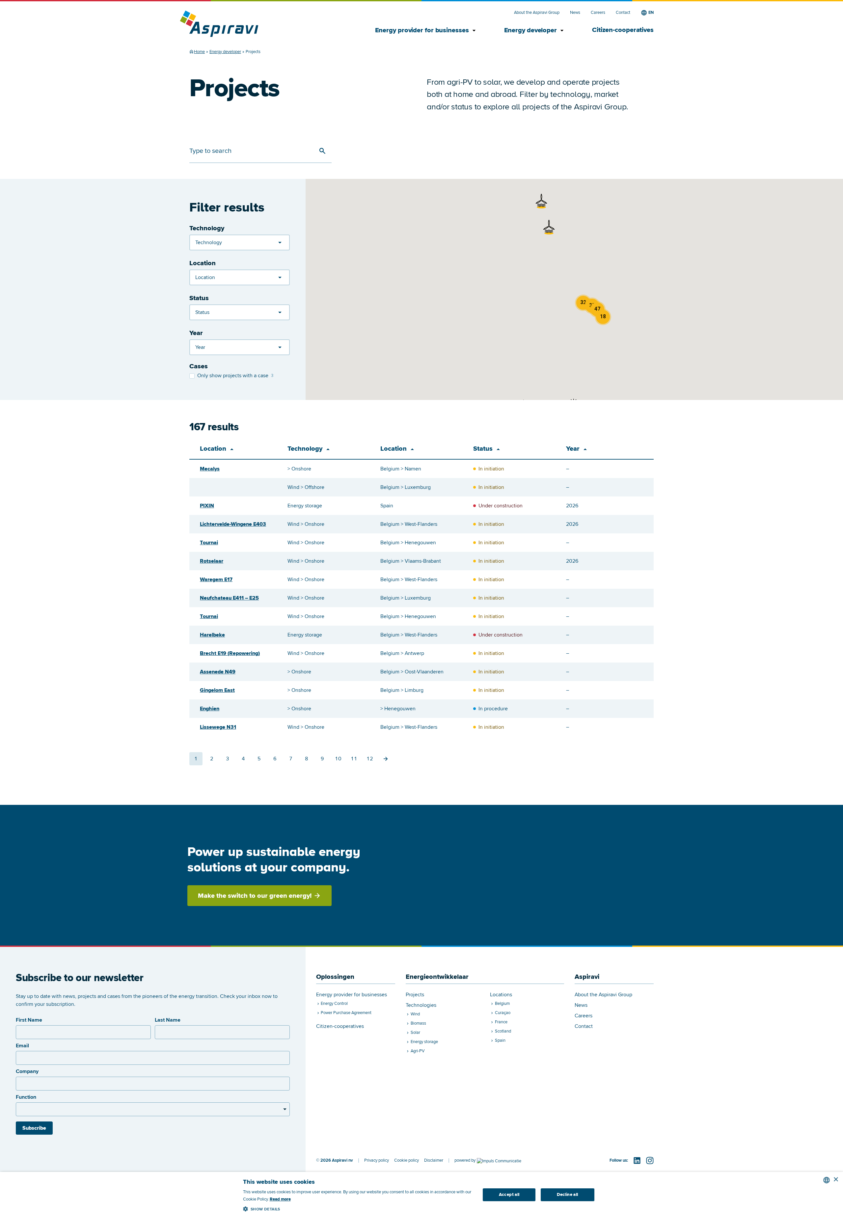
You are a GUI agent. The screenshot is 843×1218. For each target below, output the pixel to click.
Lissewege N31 (218, 727)
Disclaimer (433, 1160)
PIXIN (207, 505)
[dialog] (421, 1195)
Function (26, 1097)
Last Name (167, 1020)
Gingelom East (217, 690)
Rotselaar (211, 561)
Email (22, 1045)
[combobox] (826, 1180)
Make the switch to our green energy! (255, 896)
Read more (280, 1199)
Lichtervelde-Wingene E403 (233, 524)
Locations (501, 995)
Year (196, 333)
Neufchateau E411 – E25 (229, 598)
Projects (415, 995)
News (575, 13)
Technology (206, 228)
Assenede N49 (217, 671)
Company (27, 1071)
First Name (29, 1020)
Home (199, 51)
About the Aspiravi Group (536, 13)
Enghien (209, 708)
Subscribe (34, 1128)
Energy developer (535, 30)
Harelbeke (212, 635)
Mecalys (210, 469)
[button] (541, 201)
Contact (623, 13)
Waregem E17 (216, 579)
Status (199, 298)
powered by (465, 1160)
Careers (598, 13)
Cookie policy (406, 1160)
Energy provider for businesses (426, 30)
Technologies (421, 1005)
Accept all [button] (509, 1194)
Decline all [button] (567, 1194)
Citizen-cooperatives (623, 30)
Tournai (209, 542)
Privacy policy (376, 1160)
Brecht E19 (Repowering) (230, 653)
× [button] (835, 1179)
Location (202, 263)
